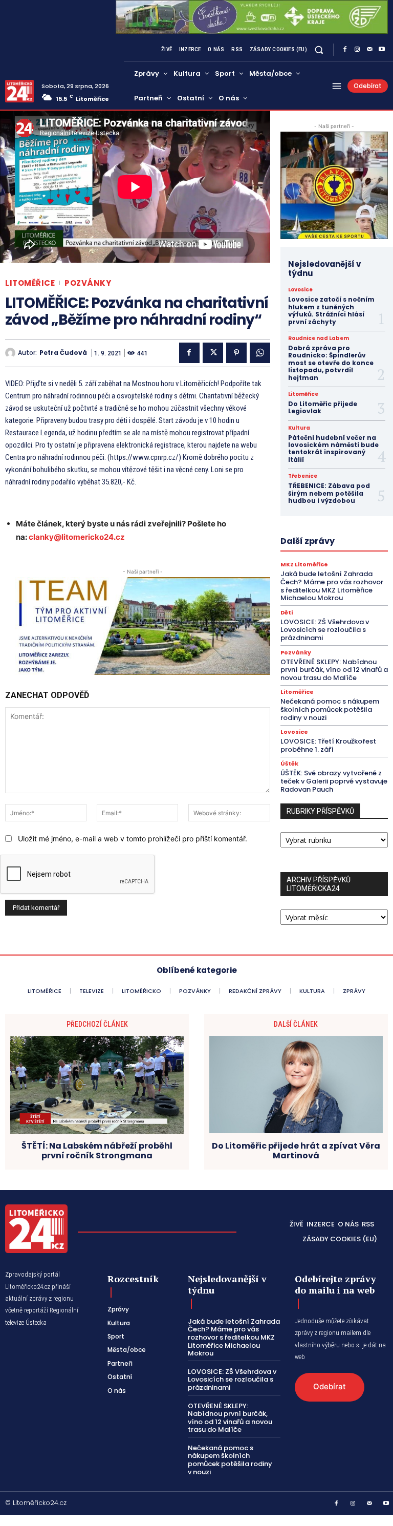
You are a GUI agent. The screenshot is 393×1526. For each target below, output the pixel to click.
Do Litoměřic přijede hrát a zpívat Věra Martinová (296, 1150)
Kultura (299, 428)
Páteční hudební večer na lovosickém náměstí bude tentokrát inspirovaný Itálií (333, 448)
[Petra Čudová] (11, 353)
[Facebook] (345, 50)
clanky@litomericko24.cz (77, 537)
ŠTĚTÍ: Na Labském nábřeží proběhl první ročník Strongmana (96, 1150)
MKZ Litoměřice (304, 564)
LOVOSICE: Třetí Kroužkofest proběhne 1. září (328, 745)
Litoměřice (30, 283)
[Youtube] (382, 50)
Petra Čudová (63, 352)
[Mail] (369, 50)
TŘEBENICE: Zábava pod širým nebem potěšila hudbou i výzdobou (329, 493)
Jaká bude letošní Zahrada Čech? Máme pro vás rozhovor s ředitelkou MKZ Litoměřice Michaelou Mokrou (331, 586)
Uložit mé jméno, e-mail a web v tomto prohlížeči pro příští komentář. (132, 838)
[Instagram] (357, 50)
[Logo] (19, 91)
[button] (319, 50)
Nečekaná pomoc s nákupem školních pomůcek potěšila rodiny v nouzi (329, 709)
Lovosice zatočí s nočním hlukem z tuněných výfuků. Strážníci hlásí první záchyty (331, 310)
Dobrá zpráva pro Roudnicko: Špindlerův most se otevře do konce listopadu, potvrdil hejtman (331, 363)
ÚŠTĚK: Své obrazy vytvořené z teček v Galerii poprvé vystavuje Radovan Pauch (333, 781)
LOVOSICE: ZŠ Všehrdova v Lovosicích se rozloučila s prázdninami (324, 630)
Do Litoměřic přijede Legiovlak (322, 407)
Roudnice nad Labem (318, 338)
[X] (213, 353)
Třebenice (302, 476)
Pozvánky (87, 283)
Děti (286, 613)
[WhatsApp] (260, 353)
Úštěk (289, 764)
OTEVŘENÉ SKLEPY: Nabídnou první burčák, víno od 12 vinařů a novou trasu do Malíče (334, 670)
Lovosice (300, 289)
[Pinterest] (236, 353)
